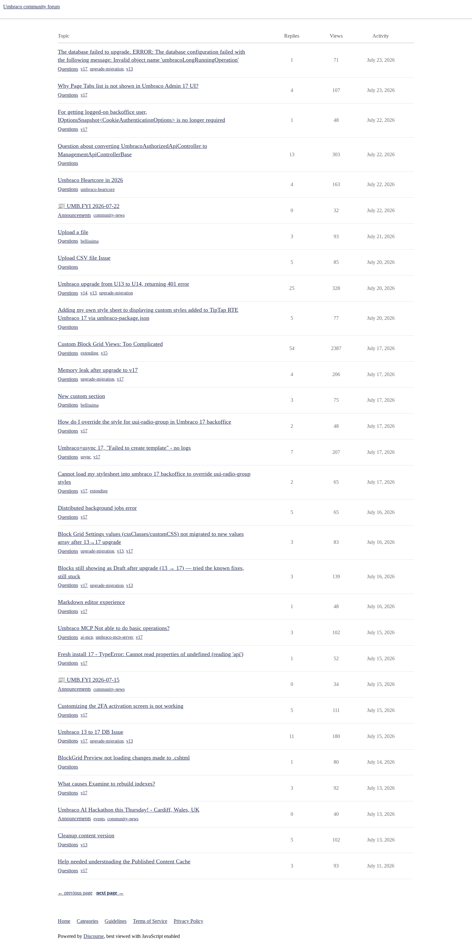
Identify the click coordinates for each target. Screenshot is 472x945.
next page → (110, 893)
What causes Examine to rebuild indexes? (106, 783)
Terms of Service (150, 921)
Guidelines (116, 921)
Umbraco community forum (31, 6)
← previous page (75, 893)
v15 (104, 353)
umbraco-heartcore (98, 189)
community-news (109, 215)
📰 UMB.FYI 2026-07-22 (88, 206)
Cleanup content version (86, 835)
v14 (84, 293)
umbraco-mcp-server (114, 637)
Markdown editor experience (91, 602)
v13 (129, 69)
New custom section (81, 396)
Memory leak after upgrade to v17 (98, 370)
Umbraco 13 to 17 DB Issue (90, 732)
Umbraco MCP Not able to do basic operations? (114, 628)
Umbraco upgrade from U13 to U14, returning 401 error (123, 284)
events (99, 818)
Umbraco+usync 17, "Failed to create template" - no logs (124, 448)
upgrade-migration (107, 69)
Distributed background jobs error (97, 508)
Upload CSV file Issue (84, 258)
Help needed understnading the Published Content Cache (124, 861)
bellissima (90, 241)
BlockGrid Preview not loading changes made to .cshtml (124, 757)
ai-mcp (87, 637)
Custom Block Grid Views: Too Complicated (110, 344)
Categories (87, 921)
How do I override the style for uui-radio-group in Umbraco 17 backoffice (144, 422)
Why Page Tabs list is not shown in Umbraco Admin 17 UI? (128, 86)
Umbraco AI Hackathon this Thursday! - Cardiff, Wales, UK (128, 809)
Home (64, 921)
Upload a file (73, 232)
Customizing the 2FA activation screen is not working (120, 706)
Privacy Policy (188, 921)
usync (86, 457)
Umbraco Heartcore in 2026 (90, 180)
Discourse (93, 936)
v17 (84, 69)
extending (89, 353)
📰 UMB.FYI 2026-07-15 (88, 680)
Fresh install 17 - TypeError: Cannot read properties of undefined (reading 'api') (150, 654)
